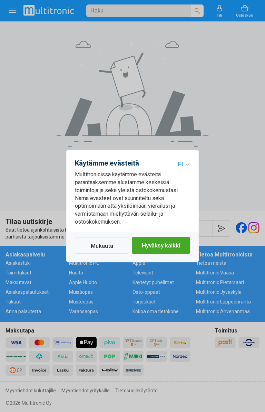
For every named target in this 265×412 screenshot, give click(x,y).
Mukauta (102, 245)
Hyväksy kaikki (161, 245)
